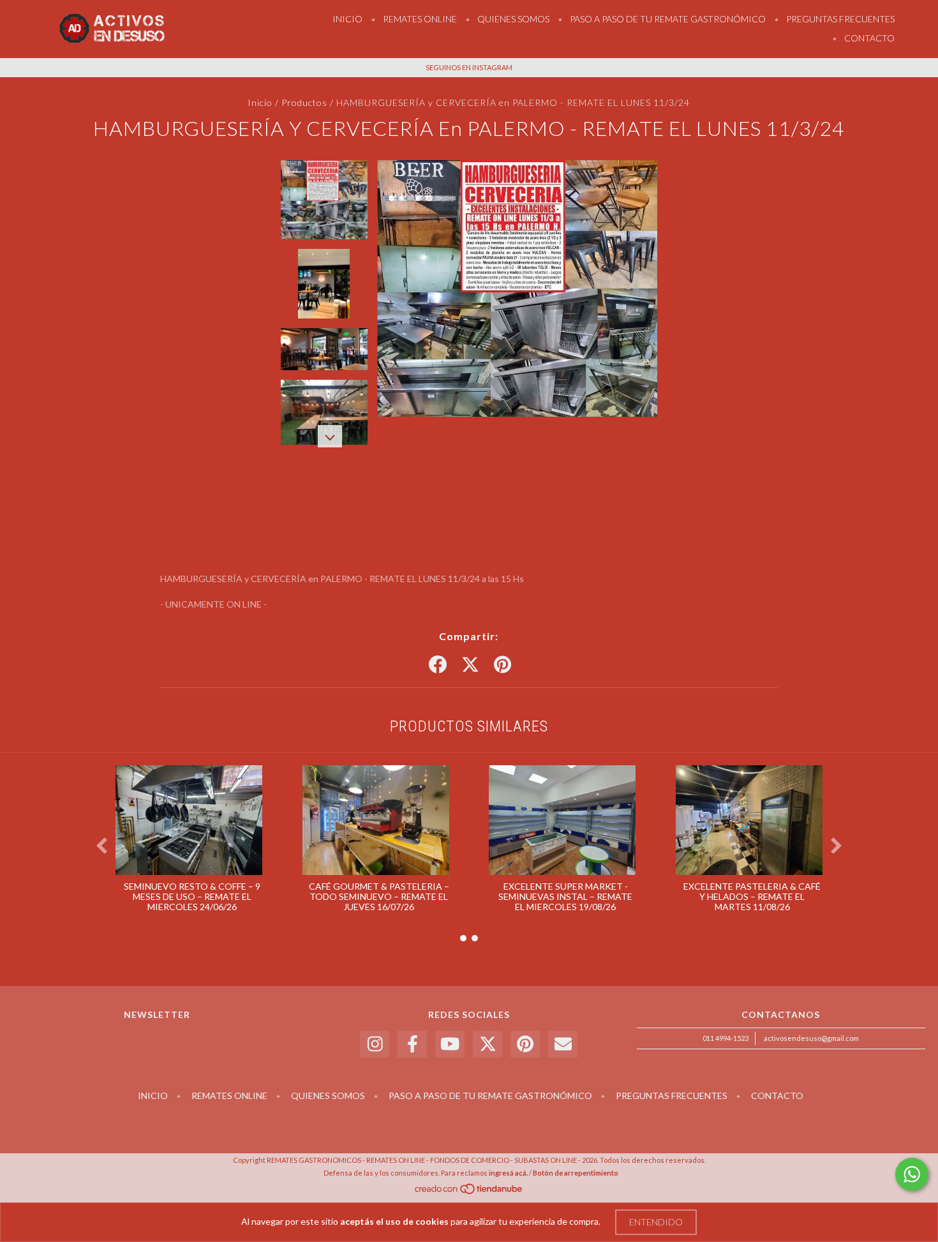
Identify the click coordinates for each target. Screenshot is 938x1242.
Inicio (347, 18)
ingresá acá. (508, 1173)
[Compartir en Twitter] (470, 665)
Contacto (868, 38)
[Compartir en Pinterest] (502, 665)
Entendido (656, 1221)
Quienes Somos (512, 18)
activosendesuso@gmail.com (811, 1038)
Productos (304, 102)
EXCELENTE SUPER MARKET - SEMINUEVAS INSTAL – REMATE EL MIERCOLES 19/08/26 (565, 896)
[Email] (562, 1044)
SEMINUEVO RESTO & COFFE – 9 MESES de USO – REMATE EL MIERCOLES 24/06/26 (192, 896)
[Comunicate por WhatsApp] (911, 1174)
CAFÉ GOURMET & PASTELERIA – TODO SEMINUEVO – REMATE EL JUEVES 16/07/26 (379, 896)
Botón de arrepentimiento (575, 1173)
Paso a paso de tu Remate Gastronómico (667, 18)
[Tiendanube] (469, 1192)
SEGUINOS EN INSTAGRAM (469, 67)
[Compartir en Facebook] (438, 665)
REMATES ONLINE (419, 18)
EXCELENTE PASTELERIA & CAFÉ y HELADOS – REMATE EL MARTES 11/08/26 (752, 896)
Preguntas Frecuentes (839, 18)
